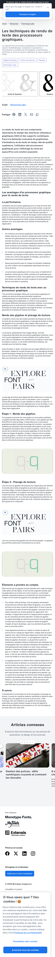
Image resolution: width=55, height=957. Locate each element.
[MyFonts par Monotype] (15, 825)
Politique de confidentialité (28, 932)
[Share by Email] (31, 114)
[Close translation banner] (48, 7)
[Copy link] (37, 114)
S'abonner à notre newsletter (19, 873)
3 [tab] (27, 742)
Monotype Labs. (10, 65)
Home (4, 24)
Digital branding (10, 60)
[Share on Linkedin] (19, 114)
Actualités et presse (13, 889)
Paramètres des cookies (25, 941)
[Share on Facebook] (13, 114)
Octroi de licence (28, 60)
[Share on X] (25, 114)
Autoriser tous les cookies (25, 950)
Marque (42, 60)
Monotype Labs (27, 24)
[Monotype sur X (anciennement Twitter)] (16, 853)
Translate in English (27, 14)
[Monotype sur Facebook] (7, 853)
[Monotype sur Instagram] (33, 853)
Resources (14, 24)
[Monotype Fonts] (15, 818)
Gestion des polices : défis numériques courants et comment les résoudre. (26, 774)
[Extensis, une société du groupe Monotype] (15, 834)
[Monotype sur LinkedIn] (24, 853)
